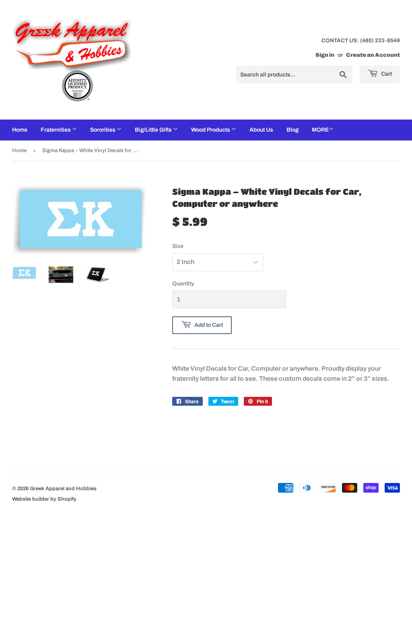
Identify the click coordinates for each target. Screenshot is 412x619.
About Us (261, 130)
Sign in (324, 55)
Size (177, 246)
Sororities (103, 130)
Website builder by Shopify (44, 499)
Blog (292, 130)
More (320, 130)
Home (19, 130)
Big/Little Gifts (154, 130)
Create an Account (373, 55)
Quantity (183, 284)
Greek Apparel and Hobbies (63, 488)
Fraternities (56, 130)
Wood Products (211, 130)
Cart (386, 74)
